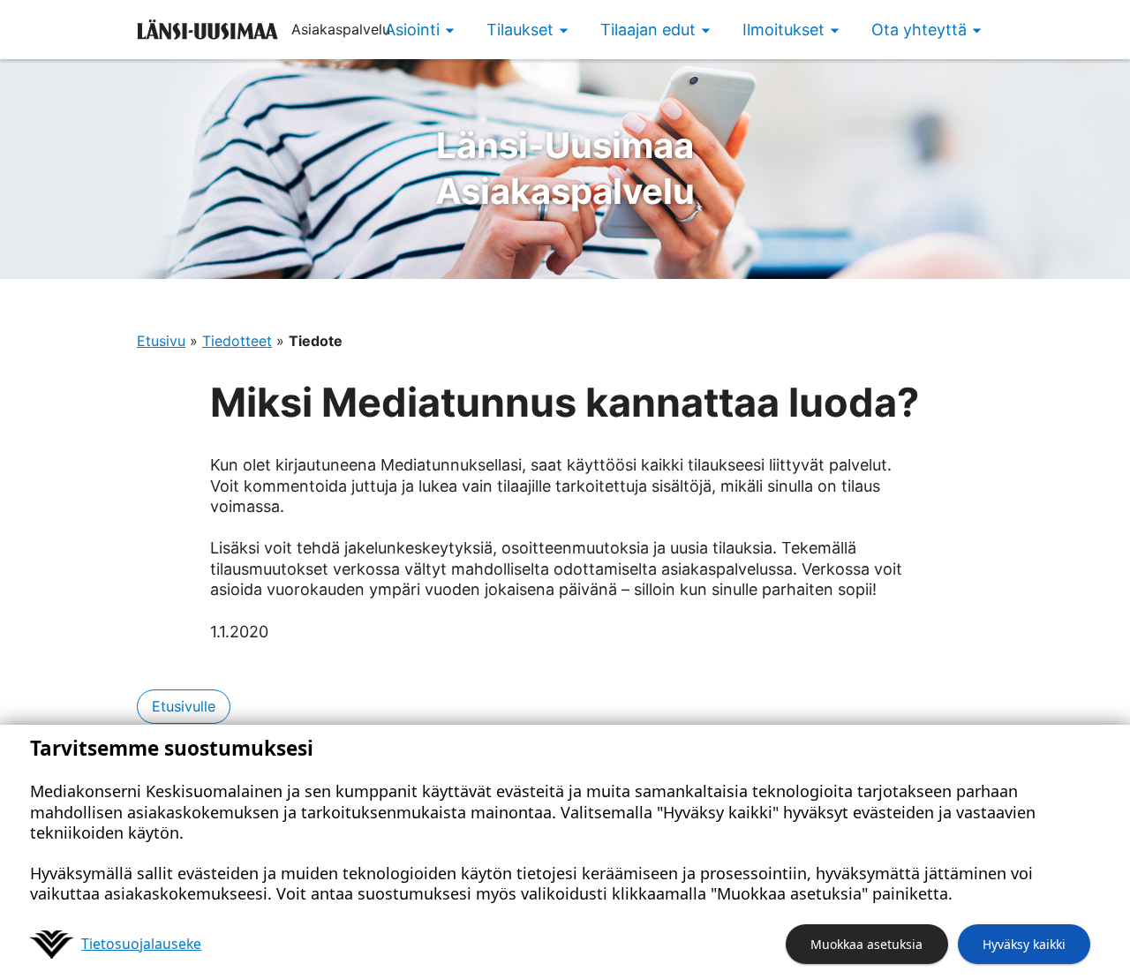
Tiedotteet (237, 341)
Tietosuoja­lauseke (141, 944)
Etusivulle (183, 706)
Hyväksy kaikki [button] (1024, 944)
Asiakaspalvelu (565, 168)
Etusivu (161, 341)
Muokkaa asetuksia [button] (866, 944)
